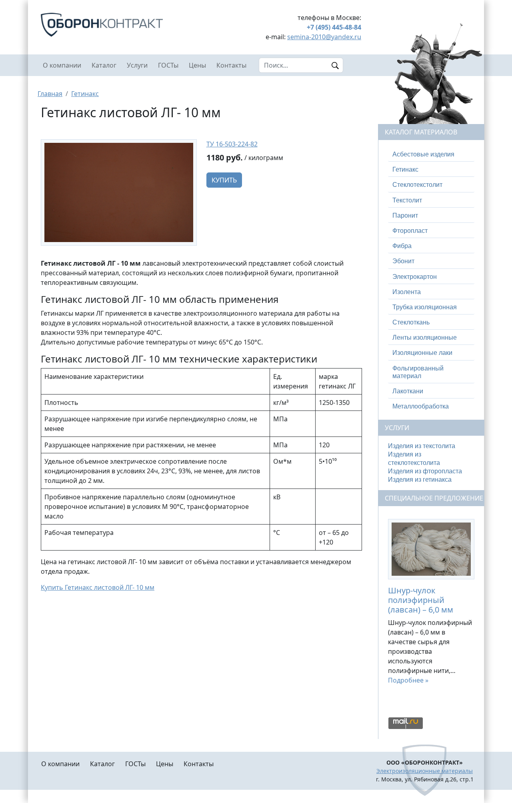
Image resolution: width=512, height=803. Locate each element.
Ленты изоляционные (424, 337)
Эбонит (403, 261)
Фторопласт (410, 230)
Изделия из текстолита (421, 446)
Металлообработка (420, 406)
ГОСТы (168, 65)
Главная (50, 93)
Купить (224, 180)
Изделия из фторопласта (425, 471)
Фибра (402, 245)
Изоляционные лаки (422, 352)
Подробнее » (408, 680)
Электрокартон (414, 276)
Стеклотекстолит (417, 184)
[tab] (431, 154)
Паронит (405, 215)
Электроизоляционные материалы (424, 771)
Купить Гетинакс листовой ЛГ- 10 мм (97, 587)
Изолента (406, 291)
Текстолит (407, 200)
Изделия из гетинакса (420, 479)
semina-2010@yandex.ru (324, 36)
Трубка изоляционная (424, 307)
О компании (62, 65)
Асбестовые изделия (423, 154)
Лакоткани (407, 391)
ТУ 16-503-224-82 (232, 144)
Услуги (137, 65)
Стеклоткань (411, 322)
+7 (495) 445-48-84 (334, 27)
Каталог (104, 65)
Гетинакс (85, 93)
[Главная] (118, 25)
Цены (197, 65)
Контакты (231, 65)
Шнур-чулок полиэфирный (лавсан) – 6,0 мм (420, 600)
